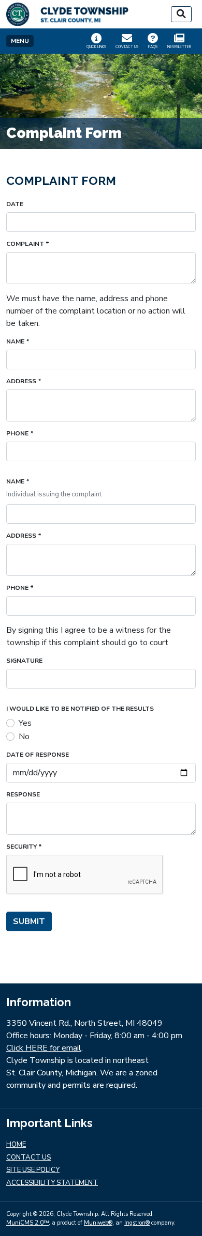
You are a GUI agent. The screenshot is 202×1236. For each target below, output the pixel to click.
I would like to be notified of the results (80, 709)
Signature (24, 661)
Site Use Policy (33, 1170)
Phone (20, 433)
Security (24, 847)
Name (18, 342)
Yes (25, 723)
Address (23, 381)
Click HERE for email (43, 1048)
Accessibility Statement (52, 1183)
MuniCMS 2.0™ (27, 1223)
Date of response (37, 755)
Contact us (28, 1157)
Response (23, 795)
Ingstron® (137, 1223)
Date (14, 204)
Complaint (27, 244)
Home (16, 1144)
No (24, 736)
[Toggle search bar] (181, 14)
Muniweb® (98, 1223)
